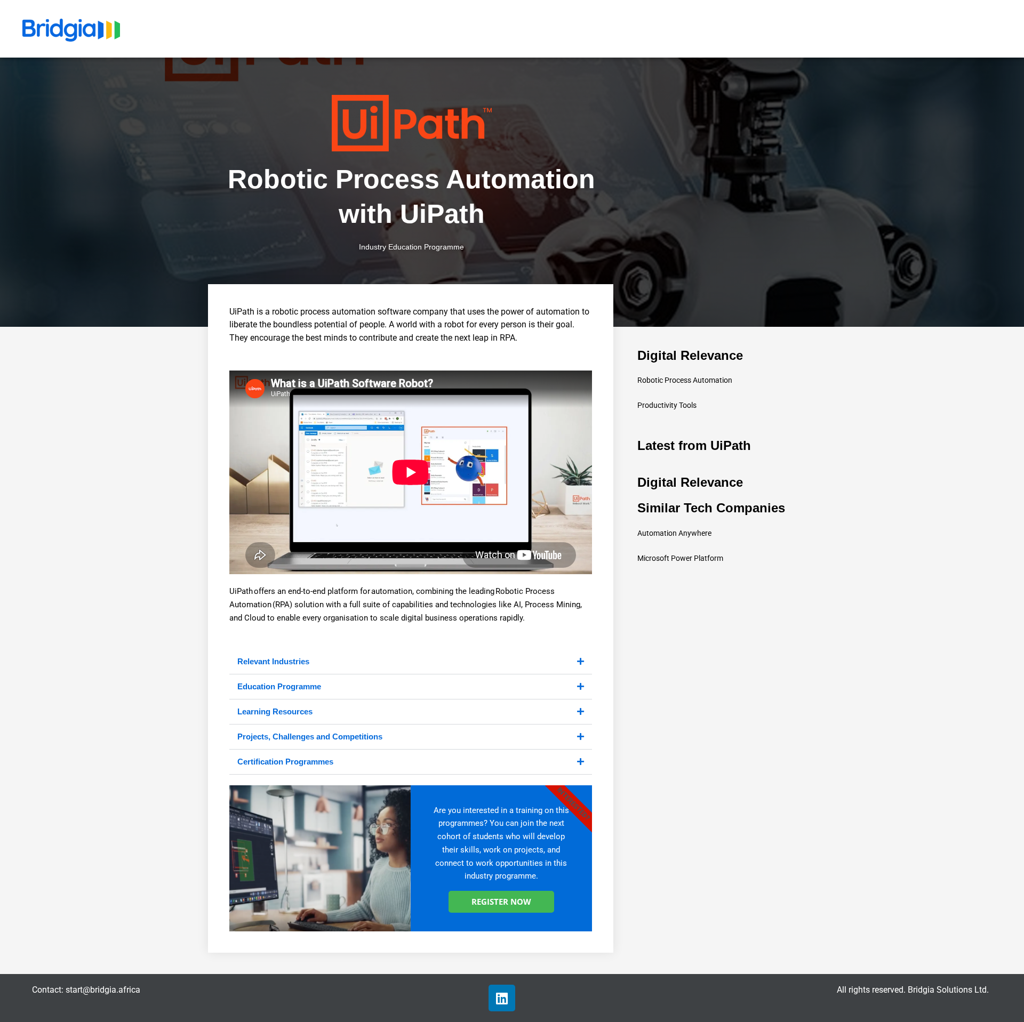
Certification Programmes (285, 761)
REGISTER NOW (501, 901)
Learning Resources (275, 711)
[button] (410, 661)
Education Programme (279, 686)
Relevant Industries (273, 661)
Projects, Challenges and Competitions (309, 736)
